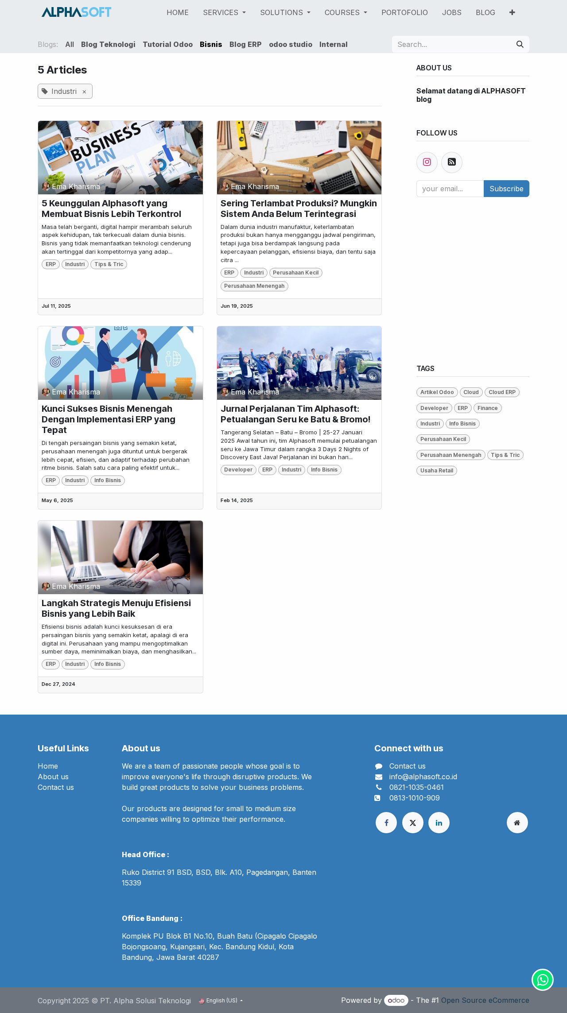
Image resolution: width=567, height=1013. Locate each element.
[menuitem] (177, 12)
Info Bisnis (107, 480)
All (69, 44)
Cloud (471, 392)
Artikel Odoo (437, 392)
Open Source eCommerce (485, 1000)
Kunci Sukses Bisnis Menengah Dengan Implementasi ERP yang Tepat (108, 419)
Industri (75, 264)
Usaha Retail (436, 470)
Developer (238, 469)
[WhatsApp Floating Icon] (543, 980)
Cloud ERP (502, 392)
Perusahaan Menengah (254, 285)
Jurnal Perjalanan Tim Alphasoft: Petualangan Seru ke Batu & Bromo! (295, 414)
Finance (488, 408)
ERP (51, 264)
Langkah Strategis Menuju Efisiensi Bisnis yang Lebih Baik (116, 608)
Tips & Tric (108, 264)
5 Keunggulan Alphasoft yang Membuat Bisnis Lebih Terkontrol (111, 208)
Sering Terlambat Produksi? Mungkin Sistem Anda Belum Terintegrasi (299, 208)
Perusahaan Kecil (295, 272)
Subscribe (506, 188)
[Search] (520, 44)
